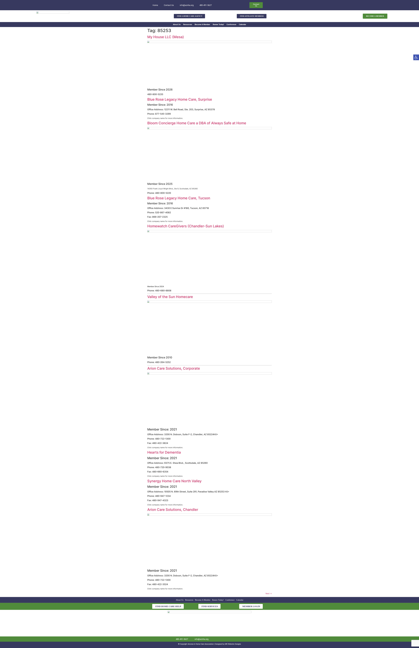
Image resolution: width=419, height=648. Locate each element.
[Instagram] (223, 3)
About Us (177, 24)
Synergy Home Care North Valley (174, 481)
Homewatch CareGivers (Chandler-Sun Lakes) (185, 226)
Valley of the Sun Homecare (170, 297)
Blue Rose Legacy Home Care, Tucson (178, 198)
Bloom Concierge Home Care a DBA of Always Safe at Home (196, 123)
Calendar (242, 24)
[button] (416, 57)
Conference (231, 24)
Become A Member (202, 24)
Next (269, 593)
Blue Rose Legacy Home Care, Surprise (179, 99)
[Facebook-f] (220, 3)
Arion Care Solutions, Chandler (172, 509)
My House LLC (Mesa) (165, 37)
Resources (187, 24)
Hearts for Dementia (164, 452)
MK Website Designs (233, 644)
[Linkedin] (216, 3)
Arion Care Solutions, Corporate (173, 368)
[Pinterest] (227, 3)
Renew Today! (218, 24)
